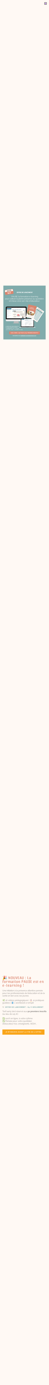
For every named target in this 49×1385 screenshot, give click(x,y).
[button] (45, 3)
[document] (24, 692)
